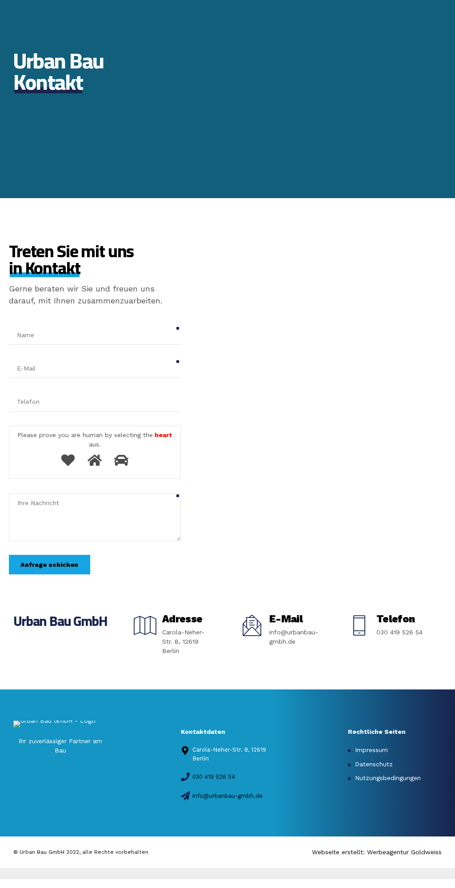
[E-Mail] (252, 625)
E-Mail (286, 619)
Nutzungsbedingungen (388, 777)
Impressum (371, 749)
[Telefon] (359, 625)
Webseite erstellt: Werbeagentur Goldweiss (377, 852)
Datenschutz (374, 764)
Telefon (395, 619)
